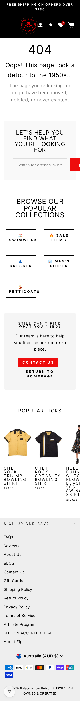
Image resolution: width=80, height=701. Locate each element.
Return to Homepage (40, 374)
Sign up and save (27, 524)
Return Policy (16, 598)
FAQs (8, 537)
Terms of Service (19, 615)
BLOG (9, 563)
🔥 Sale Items (59, 237)
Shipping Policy (18, 589)
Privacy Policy (17, 607)
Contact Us (38, 362)
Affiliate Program (20, 624)
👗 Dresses (21, 263)
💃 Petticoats (22, 289)
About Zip (13, 641)
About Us (13, 554)
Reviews (11, 546)
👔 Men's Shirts (59, 263)
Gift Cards (13, 580)
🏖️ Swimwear (22, 237)
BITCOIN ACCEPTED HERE (28, 633)
